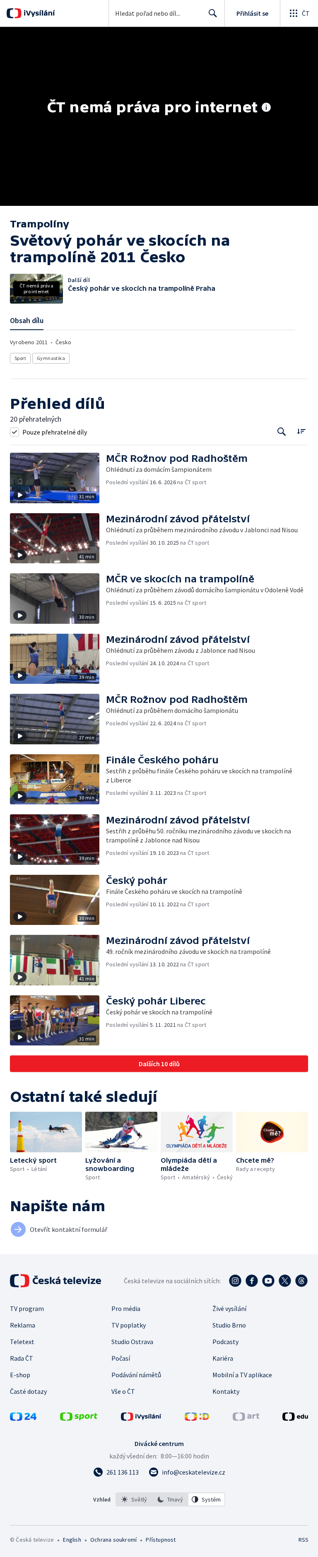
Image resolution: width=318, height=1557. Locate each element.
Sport (20, 358)
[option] (134, 1499)
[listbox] (170, 1499)
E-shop (20, 1375)
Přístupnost (161, 1539)
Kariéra (222, 1358)
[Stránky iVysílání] (141, 1418)
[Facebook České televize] (251, 1280)
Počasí (120, 1358)
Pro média (125, 1308)
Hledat (212, 13)
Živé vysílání (229, 1308)
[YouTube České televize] (268, 1280)
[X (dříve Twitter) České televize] (285, 1280)
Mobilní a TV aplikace (242, 1375)
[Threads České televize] (301, 1280)
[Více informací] (266, 108)
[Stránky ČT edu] (295, 1418)
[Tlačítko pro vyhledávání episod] (282, 431)
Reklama (22, 1325)
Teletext (22, 1341)
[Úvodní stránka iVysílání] (38, 13)
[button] (58, 478)
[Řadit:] (301, 431)
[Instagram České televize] (235, 1280)
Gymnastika (51, 358)
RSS (303, 1539)
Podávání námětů (136, 1375)
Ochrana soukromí (113, 1539)
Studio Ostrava (132, 1341)
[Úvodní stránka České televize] (56, 1280)
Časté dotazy (28, 1391)
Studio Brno (229, 1325)
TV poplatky (128, 1325)
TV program (27, 1308)
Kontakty (225, 1391)
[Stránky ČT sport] (78, 1418)
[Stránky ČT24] (23, 1418)
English (72, 1539)
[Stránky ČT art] (246, 1418)
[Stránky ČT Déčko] (197, 1418)
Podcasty (225, 1341)
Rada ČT (21, 1358)
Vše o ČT (123, 1391)
